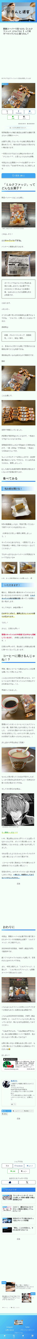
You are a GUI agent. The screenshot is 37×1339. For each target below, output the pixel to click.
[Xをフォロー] (15, 1104)
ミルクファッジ (19, 1111)
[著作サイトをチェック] (12, 1104)
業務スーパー (29, 1111)
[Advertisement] (18, 55)
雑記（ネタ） (7, 1111)
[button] (24, 117)
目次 (17, 175)
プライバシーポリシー (27, 1330)
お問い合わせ (10, 1330)
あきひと (14, 1081)
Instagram (9, 1327)
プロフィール (18, 1333)
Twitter (27, 1327)
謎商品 (5, 1114)
